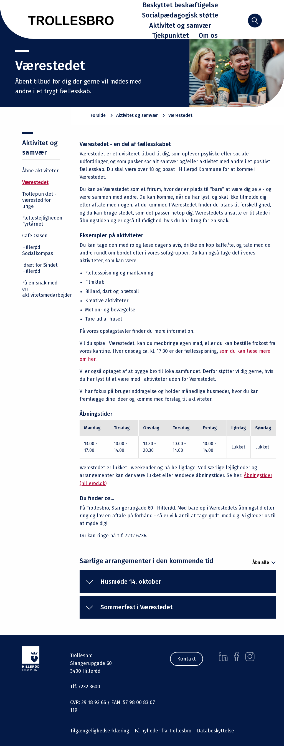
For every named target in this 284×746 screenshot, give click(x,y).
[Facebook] (236, 656)
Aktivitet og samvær (180, 25)
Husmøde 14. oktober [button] (130, 581)
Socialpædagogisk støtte (180, 15)
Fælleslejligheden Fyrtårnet (42, 221)
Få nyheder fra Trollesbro (163, 731)
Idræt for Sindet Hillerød (40, 268)
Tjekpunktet (170, 35)
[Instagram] (250, 656)
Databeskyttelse (215, 731)
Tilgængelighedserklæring (99, 731)
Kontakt (186, 659)
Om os (208, 35)
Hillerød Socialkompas (37, 250)
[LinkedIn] (223, 656)
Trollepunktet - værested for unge (39, 200)
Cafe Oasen (35, 236)
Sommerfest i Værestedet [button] (136, 607)
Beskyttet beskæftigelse (180, 5)
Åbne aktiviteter (40, 171)
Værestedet (35, 182)
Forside (98, 115)
